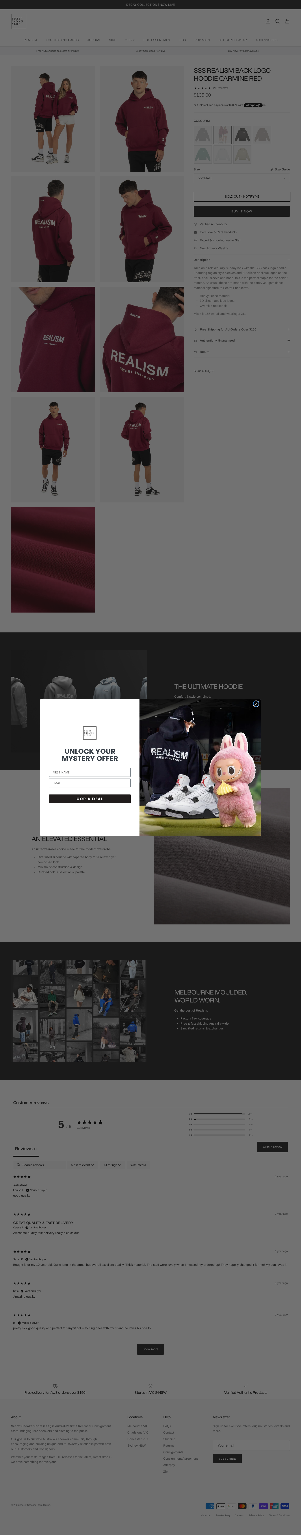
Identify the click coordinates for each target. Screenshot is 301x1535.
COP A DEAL (89, 799)
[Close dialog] (256, 703)
